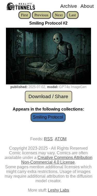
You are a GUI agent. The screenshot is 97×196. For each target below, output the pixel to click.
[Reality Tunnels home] (19, 6)
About (87, 6)
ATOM (60, 139)
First (24, 15)
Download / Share (48, 96)
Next (59, 15)
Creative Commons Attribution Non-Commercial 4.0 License (56, 159)
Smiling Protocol (48, 117)
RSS (48, 139)
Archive (68, 6)
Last (72, 15)
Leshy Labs (58, 190)
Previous (41, 15)
